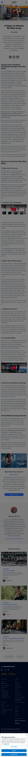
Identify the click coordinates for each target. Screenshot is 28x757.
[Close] (26, 735)
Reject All (14, 750)
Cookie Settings (14, 746)
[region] (14, 745)
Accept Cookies (14, 754)
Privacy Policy (6, 743)
